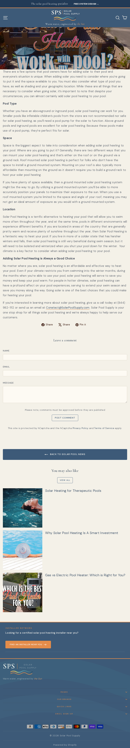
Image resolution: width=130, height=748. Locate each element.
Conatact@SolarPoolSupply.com (68, 307)
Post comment (65, 417)
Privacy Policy (81, 428)
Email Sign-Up (64, 714)
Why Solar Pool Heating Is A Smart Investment (81, 533)
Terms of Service (104, 428)
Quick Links (64, 706)
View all (65, 480)
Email (6, 366)
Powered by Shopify (65, 744)
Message (8, 382)
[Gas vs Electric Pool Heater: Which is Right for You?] (22, 592)
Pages (64, 692)
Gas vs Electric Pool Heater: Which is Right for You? (85, 575)
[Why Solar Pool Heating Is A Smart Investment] (22, 550)
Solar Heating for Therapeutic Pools (73, 490)
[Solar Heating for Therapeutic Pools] (22, 508)
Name (6, 350)
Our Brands (64, 699)
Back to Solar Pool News (67, 454)
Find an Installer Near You (26, 644)
